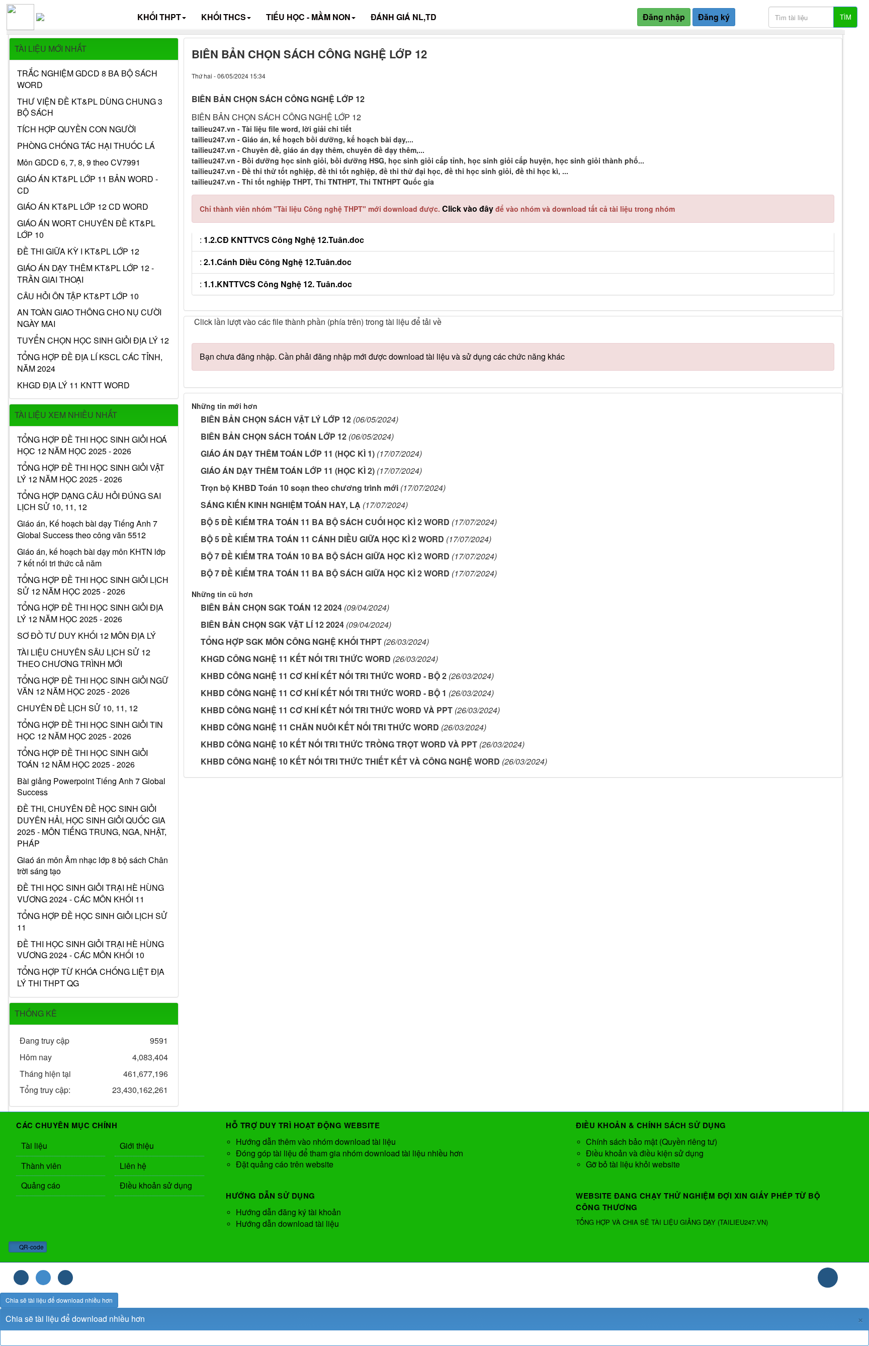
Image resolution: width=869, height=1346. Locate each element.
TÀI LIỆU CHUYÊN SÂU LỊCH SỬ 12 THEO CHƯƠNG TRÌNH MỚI (83, 658)
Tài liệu (34, 1145)
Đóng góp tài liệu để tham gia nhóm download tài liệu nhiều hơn (349, 1153)
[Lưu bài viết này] (831, 75)
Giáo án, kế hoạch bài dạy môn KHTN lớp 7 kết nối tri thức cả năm (91, 557)
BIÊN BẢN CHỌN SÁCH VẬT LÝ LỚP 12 (276, 419)
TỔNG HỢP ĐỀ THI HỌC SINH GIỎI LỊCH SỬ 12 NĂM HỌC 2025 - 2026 (92, 585)
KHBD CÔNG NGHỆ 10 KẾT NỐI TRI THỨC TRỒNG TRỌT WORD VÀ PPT (339, 744)
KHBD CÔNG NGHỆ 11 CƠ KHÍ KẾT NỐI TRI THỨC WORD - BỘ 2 (324, 676)
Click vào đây (468, 208)
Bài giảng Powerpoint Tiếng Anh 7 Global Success (91, 787)
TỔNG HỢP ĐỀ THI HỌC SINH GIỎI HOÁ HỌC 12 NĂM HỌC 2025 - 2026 (92, 445)
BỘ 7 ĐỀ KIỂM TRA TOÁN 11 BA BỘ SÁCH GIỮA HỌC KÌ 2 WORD (325, 573)
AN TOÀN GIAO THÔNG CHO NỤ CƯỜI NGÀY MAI (89, 318)
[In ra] (822, 75)
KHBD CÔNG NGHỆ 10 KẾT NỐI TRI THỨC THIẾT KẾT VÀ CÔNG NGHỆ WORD (350, 761)
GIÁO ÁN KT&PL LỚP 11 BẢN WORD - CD (87, 185)
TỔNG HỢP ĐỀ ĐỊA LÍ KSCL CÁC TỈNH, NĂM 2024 (89, 363)
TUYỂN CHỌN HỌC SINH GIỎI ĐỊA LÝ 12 (93, 340)
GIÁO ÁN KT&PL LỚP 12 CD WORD (82, 206)
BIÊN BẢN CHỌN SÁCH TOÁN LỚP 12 (273, 436)
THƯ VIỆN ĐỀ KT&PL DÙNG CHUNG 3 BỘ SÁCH (89, 107)
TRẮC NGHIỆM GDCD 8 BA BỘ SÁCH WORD (87, 79)
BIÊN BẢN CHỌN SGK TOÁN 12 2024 (271, 607)
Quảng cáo (40, 1185)
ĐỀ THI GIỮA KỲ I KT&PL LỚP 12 (78, 251)
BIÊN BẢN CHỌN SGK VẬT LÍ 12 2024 (272, 624)
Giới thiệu (137, 1145)
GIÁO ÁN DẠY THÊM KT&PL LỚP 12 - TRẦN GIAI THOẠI (85, 274)
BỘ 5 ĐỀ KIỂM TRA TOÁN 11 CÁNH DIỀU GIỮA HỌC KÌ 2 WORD (322, 539)
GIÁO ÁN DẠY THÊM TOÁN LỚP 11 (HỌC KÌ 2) (288, 470)
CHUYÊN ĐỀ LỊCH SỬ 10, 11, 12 (77, 708)
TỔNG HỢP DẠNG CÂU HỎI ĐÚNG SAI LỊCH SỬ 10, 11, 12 (89, 501)
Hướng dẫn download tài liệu (287, 1223)
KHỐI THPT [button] (159, 17)
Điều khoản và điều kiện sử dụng (645, 1153)
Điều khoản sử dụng (156, 1185)
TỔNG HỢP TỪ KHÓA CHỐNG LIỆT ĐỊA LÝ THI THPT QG (90, 977)
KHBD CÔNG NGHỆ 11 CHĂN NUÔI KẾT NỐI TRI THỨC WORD (320, 727)
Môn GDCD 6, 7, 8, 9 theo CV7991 (78, 162)
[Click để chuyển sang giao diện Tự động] (21, 1277)
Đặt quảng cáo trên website (284, 1164)
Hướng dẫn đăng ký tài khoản (288, 1212)
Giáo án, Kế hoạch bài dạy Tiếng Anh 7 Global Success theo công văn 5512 (87, 529)
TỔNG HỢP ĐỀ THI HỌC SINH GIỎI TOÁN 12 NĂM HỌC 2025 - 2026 (82, 758)
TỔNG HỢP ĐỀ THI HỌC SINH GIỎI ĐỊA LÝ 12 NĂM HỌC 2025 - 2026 (90, 613)
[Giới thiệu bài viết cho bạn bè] (813, 75)
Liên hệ (133, 1165)
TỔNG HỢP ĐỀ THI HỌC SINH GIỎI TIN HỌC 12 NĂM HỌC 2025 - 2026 (90, 730)
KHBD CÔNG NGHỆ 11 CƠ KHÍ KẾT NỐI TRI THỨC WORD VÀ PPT (327, 710)
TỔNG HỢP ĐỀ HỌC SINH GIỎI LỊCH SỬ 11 (92, 921)
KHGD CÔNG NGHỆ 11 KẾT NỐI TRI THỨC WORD (296, 658)
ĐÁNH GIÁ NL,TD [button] (404, 17)
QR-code (31, 1246)
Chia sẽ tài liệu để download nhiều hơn (59, 1300)
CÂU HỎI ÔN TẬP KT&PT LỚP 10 (78, 296)
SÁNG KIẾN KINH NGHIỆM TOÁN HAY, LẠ (281, 505)
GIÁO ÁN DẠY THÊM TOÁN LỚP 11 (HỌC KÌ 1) (288, 453)
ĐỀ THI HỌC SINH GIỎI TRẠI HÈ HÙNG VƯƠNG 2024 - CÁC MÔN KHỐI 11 (90, 893)
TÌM (845, 17)
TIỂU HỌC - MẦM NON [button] (308, 17)
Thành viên (41, 1165)
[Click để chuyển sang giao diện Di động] (65, 1277)
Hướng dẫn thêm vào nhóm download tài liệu (316, 1141)
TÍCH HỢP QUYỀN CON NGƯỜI (76, 129)
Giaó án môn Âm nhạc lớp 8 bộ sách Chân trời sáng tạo (92, 866)
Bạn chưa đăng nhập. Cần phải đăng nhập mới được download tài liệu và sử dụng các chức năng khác (382, 356)
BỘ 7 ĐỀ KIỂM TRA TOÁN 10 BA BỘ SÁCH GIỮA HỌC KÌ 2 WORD (325, 556)
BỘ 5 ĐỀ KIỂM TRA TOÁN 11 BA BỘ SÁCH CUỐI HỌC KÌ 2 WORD (325, 522)
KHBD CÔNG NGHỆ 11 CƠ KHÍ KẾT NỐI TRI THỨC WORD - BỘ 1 (324, 693)
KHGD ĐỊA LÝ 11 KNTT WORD (73, 385)
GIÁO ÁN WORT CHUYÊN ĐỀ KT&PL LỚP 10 (86, 229)
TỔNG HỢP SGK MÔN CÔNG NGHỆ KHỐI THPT (291, 641)
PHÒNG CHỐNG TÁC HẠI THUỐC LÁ (86, 145)
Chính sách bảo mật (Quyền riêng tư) (651, 1141)
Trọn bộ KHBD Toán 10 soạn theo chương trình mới (299, 487)
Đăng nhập (664, 17)
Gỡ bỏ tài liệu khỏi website (633, 1164)
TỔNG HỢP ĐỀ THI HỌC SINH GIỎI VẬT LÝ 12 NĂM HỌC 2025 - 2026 (90, 473)
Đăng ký (714, 17)
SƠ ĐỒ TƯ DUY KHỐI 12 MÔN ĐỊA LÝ (86, 635)
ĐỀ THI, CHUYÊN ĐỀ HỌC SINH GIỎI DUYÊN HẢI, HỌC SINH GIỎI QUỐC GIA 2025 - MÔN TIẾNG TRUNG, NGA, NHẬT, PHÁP (91, 826)
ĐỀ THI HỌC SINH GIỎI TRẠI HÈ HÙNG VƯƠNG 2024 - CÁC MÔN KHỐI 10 (90, 950)
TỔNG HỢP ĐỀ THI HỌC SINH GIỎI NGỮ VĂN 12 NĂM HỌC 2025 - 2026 (92, 686)
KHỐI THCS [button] (223, 17)
